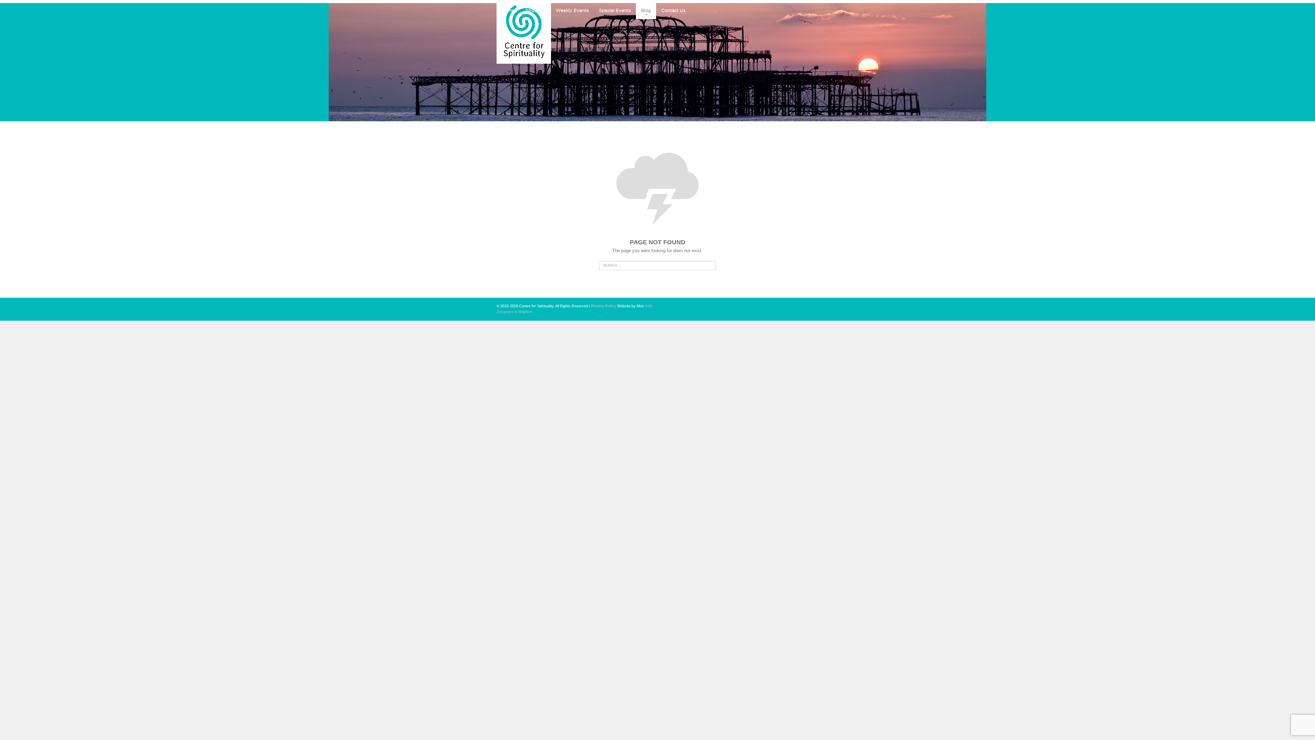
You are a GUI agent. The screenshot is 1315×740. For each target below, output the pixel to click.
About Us (535, 10)
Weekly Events (572, 10)
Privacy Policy (603, 306)
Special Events (615, 10)
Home (508, 10)
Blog (646, 10)
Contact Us (673, 10)
